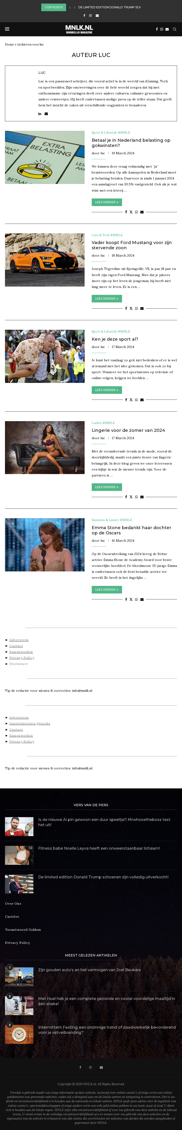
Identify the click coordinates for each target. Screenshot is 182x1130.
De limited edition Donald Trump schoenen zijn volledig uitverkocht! (103, 877)
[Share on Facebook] (126, 212)
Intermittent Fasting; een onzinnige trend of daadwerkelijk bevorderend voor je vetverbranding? (107, 1030)
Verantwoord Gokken (23, 930)
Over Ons (13, 903)
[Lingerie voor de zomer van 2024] (45, 447)
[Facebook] (84, 16)
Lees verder (105, 202)
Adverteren (19, 640)
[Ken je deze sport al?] (45, 356)
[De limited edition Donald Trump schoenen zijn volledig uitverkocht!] (19, 884)
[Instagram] (90, 16)
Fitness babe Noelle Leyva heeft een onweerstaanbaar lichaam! (99, 848)
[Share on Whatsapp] (136, 212)
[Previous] (70, 7)
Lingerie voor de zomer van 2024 (128, 430)
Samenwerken (21, 652)
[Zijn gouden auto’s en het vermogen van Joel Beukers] (19, 976)
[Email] (97, 16)
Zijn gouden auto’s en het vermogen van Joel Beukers (89, 970)
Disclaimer (18, 664)
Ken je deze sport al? (115, 339)
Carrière (12, 916)
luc (42, 73)
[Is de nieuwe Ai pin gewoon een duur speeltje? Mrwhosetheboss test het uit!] (19, 826)
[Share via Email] (142, 212)
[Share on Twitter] (131, 212)
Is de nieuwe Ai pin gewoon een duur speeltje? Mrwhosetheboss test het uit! (104, 822)
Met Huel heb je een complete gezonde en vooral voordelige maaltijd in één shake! (106, 1001)
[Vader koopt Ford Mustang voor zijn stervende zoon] (45, 260)
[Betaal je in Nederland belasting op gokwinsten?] (45, 157)
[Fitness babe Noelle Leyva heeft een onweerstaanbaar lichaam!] (19, 855)
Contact (16, 646)
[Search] (174, 29)
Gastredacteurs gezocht (29, 723)
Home (9, 44)
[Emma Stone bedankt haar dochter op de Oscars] (45, 544)
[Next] (75, 7)
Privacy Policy (21, 657)
